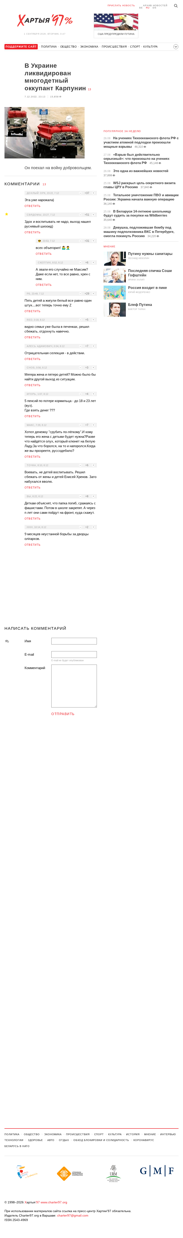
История (133, 1134)
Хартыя (45, 20)
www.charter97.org (54, 1202)
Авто (51, 1140)
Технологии (13, 1140)
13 (89, 89)
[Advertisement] (50, 588)
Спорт (135, 46)
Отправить (63, 714)
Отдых (64, 1140)
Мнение (110, 246)
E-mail (29, 654)
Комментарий (35, 668)
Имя (28, 641)
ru (148, 7)
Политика (49, 46)
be (141, 7)
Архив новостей (155, 5)
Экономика (89, 46)
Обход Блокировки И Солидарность (101, 1140)
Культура (150, 46)
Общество (68, 46)
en (154, 7)
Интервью (168, 1134)
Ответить (33, 206)
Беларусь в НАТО (17, 1146)
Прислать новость (121, 5)
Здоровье (35, 1140)
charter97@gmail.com (72, 1215)
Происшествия (114, 46)
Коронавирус (143, 1140)
